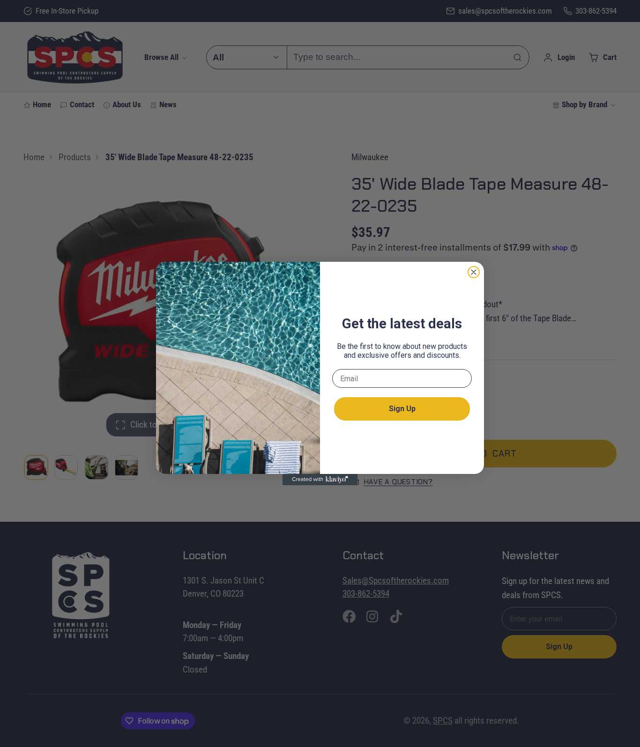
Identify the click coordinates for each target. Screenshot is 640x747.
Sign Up (402, 408)
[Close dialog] (473, 272)
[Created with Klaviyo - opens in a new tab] (320, 479)
